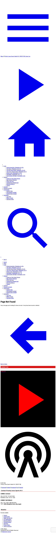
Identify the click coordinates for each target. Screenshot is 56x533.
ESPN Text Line (10, 181)
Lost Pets (8, 196)
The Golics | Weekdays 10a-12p (13, 169)
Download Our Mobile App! (12, 182)
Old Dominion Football (11, 192)
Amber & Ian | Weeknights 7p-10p (14, 173)
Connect (5, 177)
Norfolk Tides (9, 191)
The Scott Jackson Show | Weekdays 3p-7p (16, 171)
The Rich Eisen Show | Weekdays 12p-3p (15, 170)
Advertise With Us (10, 184)
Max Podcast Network (11, 180)
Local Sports (6, 189)
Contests (6, 187)
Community (6, 195)
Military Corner (9, 198)
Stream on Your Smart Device (13, 178)
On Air (5, 166)
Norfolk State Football (11, 194)
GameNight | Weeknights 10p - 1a (14, 174)
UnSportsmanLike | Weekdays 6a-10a (14, 167)
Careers (8, 185)
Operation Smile (10, 199)
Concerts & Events (8, 188)
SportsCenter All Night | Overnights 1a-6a (15, 176)
